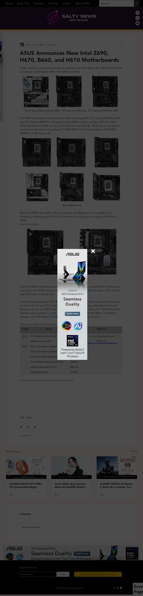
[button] (93, 251)
